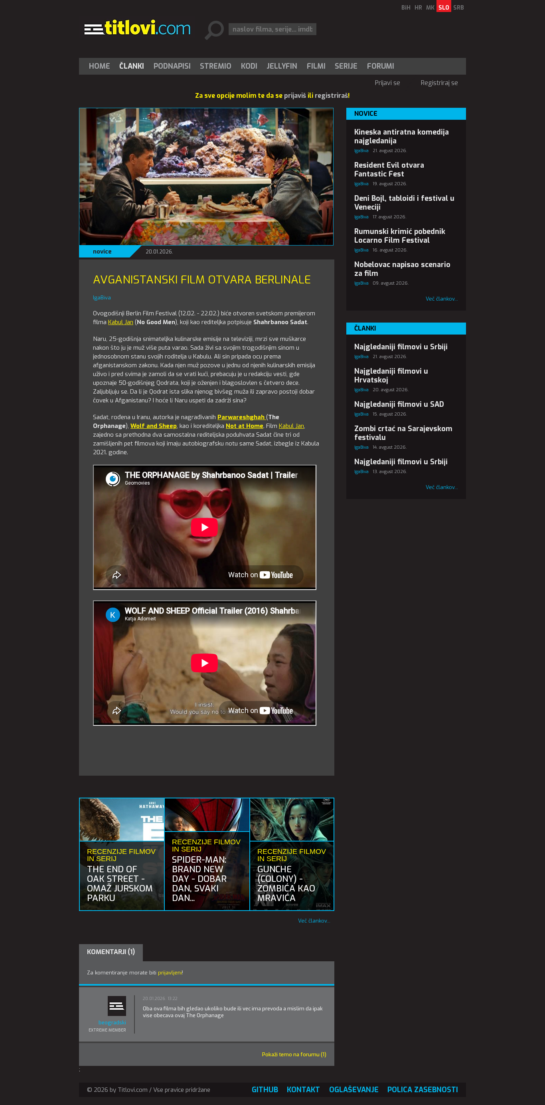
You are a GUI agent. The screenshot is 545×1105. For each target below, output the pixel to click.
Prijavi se (387, 83)
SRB (458, 8)
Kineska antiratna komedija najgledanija (401, 136)
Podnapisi (172, 66)
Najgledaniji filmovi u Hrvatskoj (391, 375)
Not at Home (244, 426)
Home (99, 66)
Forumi (380, 66)
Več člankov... (314, 920)
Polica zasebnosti (422, 1090)
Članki (131, 66)
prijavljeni (170, 972)
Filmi (316, 66)
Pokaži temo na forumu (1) (294, 1054)
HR (418, 8)
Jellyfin (282, 66)
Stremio (215, 66)
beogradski (112, 1022)
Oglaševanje (354, 1090)
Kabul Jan (120, 322)
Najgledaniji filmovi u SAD (399, 404)
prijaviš (295, 95)
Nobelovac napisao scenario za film (402, 269)
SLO (443, 8)
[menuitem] (101, 66)
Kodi (249, 66)
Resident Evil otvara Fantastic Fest (389, 169)
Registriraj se (439, 83)
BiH (406, 8)
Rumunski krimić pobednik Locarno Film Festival (399, 236)
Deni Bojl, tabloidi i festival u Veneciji (404, 203)
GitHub (265, 1090)
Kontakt (303, 1090)
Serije (346, 66)
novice (102, 251)
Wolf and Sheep (153, 426)
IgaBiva (361, 151)
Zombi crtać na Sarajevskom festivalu (403, 433)
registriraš (331, 95)
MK (430, 8)
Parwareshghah (241, 417)
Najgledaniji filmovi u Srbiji (401, 347)
